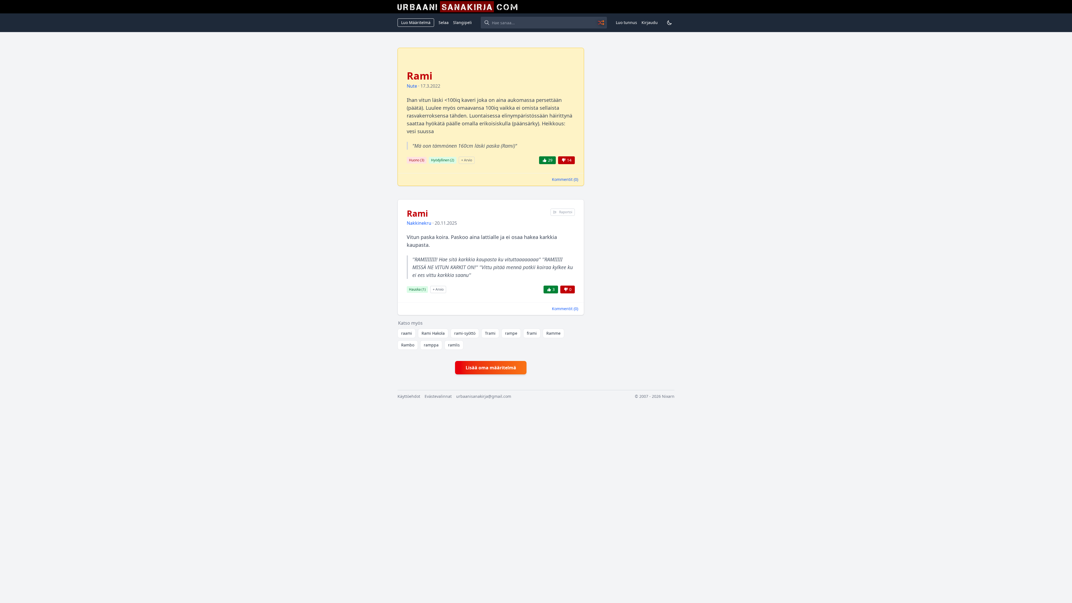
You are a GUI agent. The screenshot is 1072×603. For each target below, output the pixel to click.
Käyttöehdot (409, 396)
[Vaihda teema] (669, 23)
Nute (412, 86)
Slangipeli (462, 22)
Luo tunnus (626, 22)
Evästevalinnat (438, 396)
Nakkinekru (419, 223)
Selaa (444, 22)
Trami (490, 333)
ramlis (454, 345)
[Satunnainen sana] (601, 22)
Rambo (407, 345)
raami (406, 333)
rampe (511, 333)
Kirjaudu (650, 22)
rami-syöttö (464, 333)
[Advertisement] (632, 131)
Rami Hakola (433, 333)
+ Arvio (466, 160)
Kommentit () (565, 179)
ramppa (431, 345)
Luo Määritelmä (415, 22)
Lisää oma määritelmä (491, 368)
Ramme (553, 333)
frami (532, 333)
